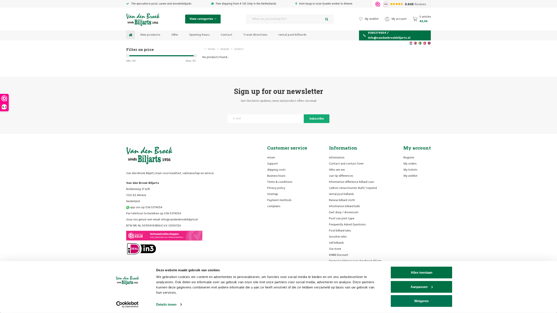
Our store (335, 248)
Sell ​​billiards (336, 242)
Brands (225, 49)
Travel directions (255, 34)
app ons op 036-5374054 (145, 207)
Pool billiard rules (340, 230)
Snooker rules (338, 236)
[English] (415, 43)
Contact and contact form (346, 163)
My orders (409, 163)
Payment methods (279, 200)
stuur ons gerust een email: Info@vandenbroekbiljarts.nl (162, 219)
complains (273, 206)
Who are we (337, 169)
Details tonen (166, 304)
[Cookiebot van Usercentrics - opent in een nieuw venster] (127, 304)
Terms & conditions (279, 182)
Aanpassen (419, 286)
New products (150, 34)
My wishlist (410, 175)
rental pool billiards (292, 34)
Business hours (276, 175)
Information (336, 157)
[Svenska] (420, 43)
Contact (226, 34)
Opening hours (199, 34)
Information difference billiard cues (351, 182)
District (239, 49)
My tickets (410, 169)
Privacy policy (276, 188)
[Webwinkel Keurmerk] (164, 235)
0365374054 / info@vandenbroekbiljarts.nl (389, 35)
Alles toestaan (421, 272)
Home (211, 49)
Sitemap (272, 194)
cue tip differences (341, 175)
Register (408, 157)
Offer (174, 34)
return (271, 157)
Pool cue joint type (341, 218)
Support (272, 163)
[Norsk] (429, 43)
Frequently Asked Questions (347, 224)
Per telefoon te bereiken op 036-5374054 (153, 213)
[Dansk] (424, 43)
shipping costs (276, 169)
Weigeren (421, 301)
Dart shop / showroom (343, 212)
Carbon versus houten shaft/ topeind (353, 188)
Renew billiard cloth (342, 200)
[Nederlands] (411, 43)
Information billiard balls (344, 206)
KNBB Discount (338, 255)
